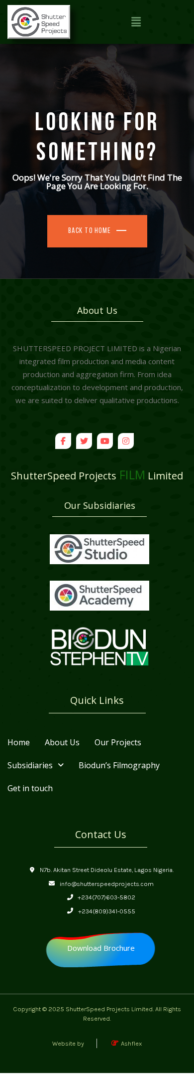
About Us (62, 742)
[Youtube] (105, 441)
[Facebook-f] (63, 441)
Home (18, 742)
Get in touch (30, 788)
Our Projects (118, 742)
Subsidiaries (30, 765)
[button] (135, 21)
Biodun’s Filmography (119, 765)
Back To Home (89, 231)
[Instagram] (126, 441)
